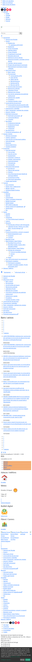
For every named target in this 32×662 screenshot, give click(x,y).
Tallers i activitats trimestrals (11, 585)
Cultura (5, 605)
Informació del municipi (10, 574)
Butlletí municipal (8, 587)
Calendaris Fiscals (11, 289)
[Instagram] (10, 9)
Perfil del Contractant (9, 309)
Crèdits (5, 632)
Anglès (7, 17)
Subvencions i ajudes (11, 296)
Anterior (3, 503)
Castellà (8, 15)
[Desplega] (12, 272)
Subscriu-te (4, 516)
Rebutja (22, 659)
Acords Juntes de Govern (13, 285)
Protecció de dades (8, 628)
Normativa (6, 310)
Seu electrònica (7, 312)
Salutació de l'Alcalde (9, 276)
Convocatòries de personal (10, 301)
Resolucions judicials (11, 287)
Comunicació (7, 583)
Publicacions (6, 469)
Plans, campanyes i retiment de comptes (14, 305)
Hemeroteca (6, 594)
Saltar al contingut (7, 3)
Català (7, 13)
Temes (3, 597)
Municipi (3, 570)
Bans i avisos (9, 281)
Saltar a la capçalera (8, 1)
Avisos (5, 467)
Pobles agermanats (8, 576)
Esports (5, 601)
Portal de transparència (10, 314)
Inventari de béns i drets (12, 300)
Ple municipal (9, 283)
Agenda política (7, 465)
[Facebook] (5, 9)
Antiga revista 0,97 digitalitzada (12, 592)
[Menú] (1, 36)
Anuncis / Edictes (8, 307)
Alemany (8, 19)
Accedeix (3, 482)
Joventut (5, 608)
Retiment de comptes (12, 290)
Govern (5, 278)
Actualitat (3, 577)
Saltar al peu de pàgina (8, 4)
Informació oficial (20, 272)
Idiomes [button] (5, 12)
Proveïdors (9, 298)
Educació (5, 607)
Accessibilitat (7, 630)
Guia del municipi (8, 572)
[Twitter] (2, 9)
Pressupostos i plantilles (10, 303)
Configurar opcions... (6, 659)
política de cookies (15, 656)
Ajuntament (7, 272)
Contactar (3, 7)
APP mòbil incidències (9, 590)
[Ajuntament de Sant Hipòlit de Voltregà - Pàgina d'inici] (10, 29)
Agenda (5, 464)
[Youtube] (7, 9)
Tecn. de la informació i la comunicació (14, 616)
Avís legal (5, 625)
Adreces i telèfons (6, 619)
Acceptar (28, 659)
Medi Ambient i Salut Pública (11, 614)
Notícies (5, 462)
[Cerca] (20, 33)
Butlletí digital (7, 588)
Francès (8, 21)
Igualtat (5, 599)
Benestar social (7, 612)
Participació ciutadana (9, 617)
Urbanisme (6, 603)
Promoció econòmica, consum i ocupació (14, 610)
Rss (4, 596)
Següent (8, 503)
